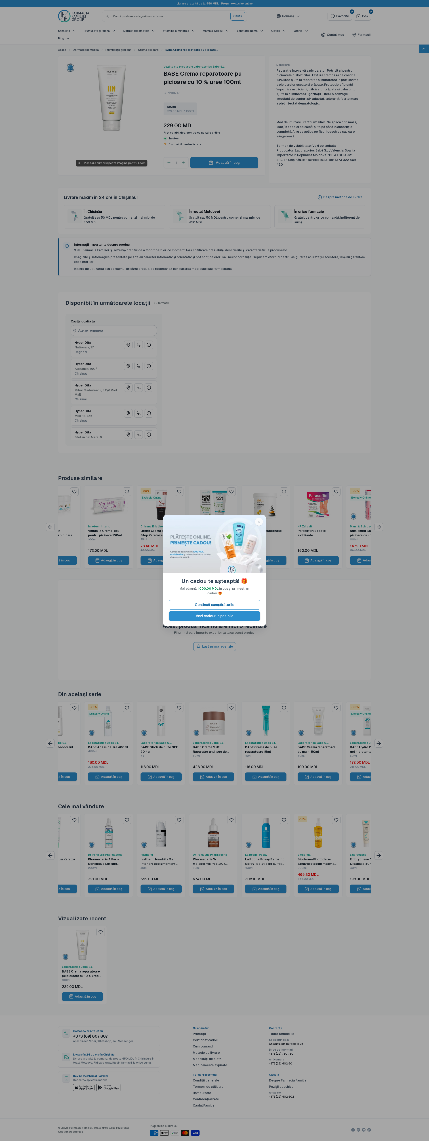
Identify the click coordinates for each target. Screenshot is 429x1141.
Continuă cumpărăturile (214, 604)
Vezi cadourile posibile (214, 616)
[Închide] (259, 522)
